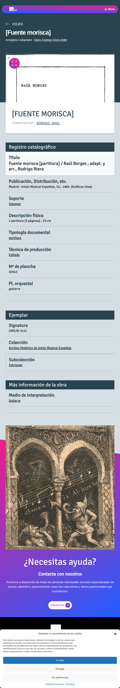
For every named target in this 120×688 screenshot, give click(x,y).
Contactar (57, 605)
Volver (17, 24)
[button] (115, 633)
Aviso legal (70, 684)
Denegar (60, 668)
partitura (15, 238)
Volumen (15, 204)
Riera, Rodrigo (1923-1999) (50, 40)
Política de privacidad (54, 684)
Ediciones (15, 365)
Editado (14, 255)
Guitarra (14, 400)
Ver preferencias (60, 677)
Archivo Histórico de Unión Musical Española (40, 348)
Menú (111, 9)
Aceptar (60, 660)
